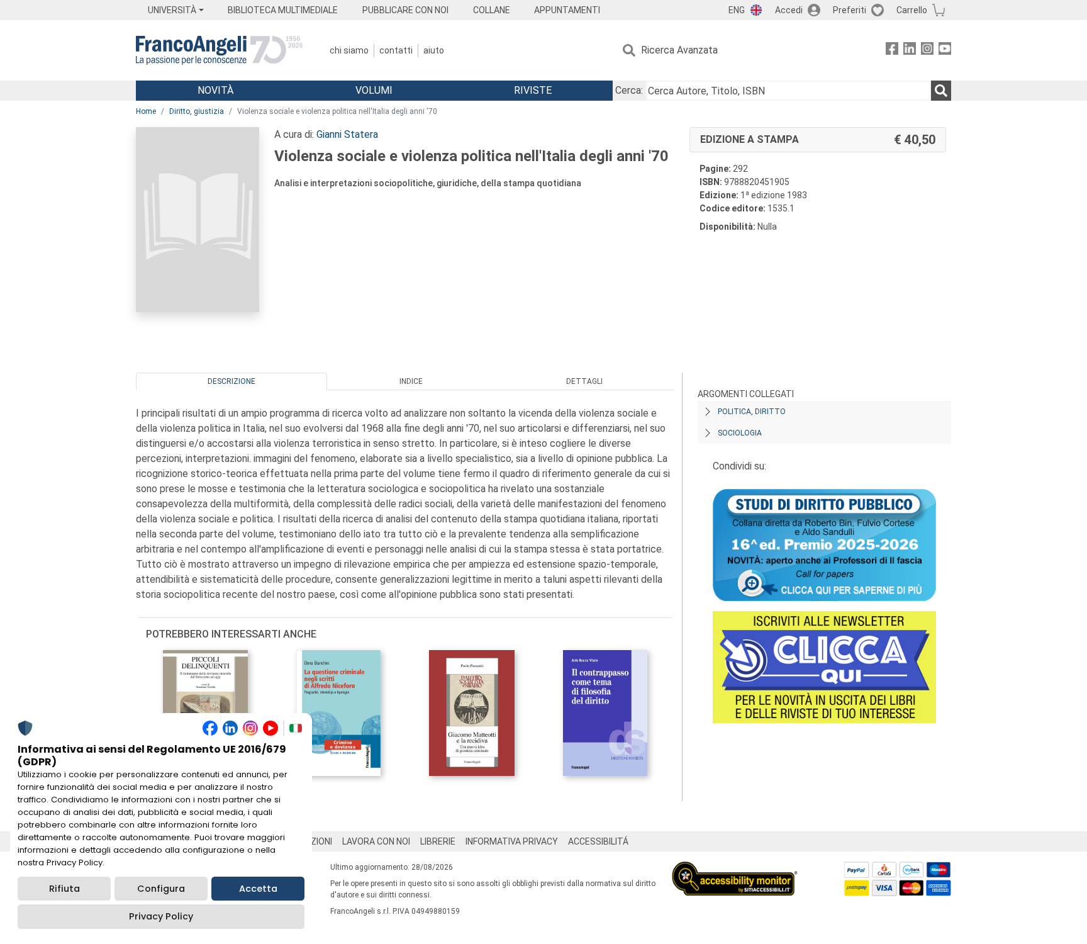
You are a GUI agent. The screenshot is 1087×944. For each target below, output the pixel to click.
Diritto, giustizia (196, 111)
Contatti (396, 50)
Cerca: (629, 90)
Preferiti (849, 10)
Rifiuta (64, 888)
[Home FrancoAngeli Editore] (219, 50)
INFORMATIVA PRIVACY (511, 841)
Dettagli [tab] (584, 381)
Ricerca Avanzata (679, 50)
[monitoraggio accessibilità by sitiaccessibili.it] (735, 869)
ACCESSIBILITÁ (598, 841)
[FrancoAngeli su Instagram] (927, 50)
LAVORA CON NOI (376, 841)
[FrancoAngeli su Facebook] (892, 50)
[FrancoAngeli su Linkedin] (909, 50)
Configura (161, 888)
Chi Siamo (349, 50)
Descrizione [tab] (231, 381)
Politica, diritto (752, 411)
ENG (736, 10)
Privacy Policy (161, 916)
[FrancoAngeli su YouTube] (945, 50)
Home (146, 111)
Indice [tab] (411, 381)
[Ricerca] (941, 91)
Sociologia (740, 433)
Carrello (911, 10)
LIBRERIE (437, 841)
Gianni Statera (347, 134)
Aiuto (433, 50)
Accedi (789, 10)
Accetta (258, 888)
